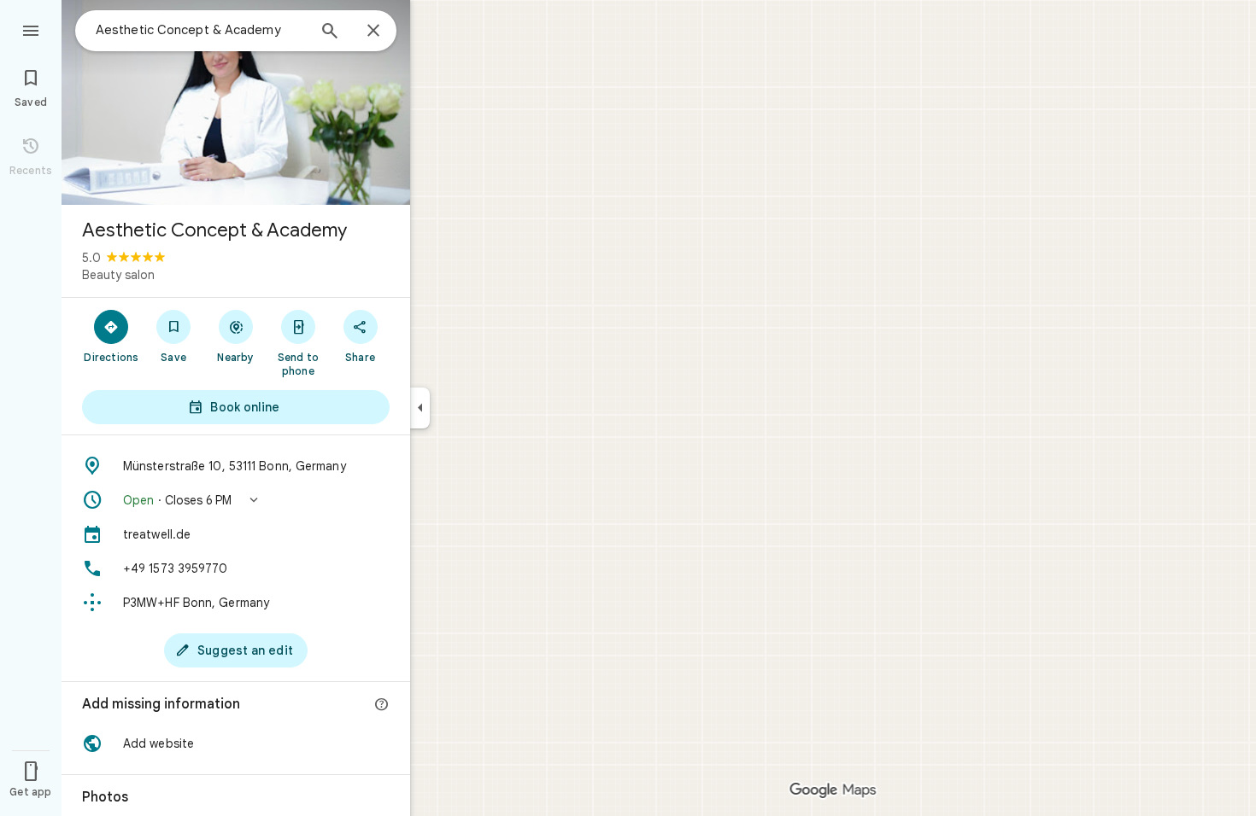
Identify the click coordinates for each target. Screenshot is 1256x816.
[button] (236, 500)
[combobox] (201, 30)
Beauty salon (118, 275)
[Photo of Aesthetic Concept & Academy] (236, 102)
